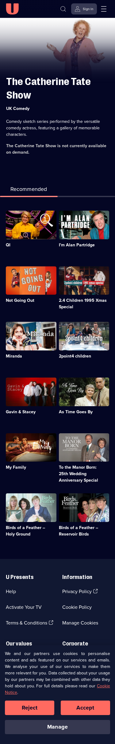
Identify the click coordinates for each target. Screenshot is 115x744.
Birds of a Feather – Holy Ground (25, 530)
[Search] (63, 8)
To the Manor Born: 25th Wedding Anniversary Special (78, 473)
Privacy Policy (77, 591)
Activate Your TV (24, 607)
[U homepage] (12, 8)
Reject (30, 708)
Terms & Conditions (26, 622)
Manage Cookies (80, 622)
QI (8, 245)
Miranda (14, 356)
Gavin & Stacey (21, 412)
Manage (57, 727)
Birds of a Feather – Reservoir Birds (78, 530)
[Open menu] (103, 8)
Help (11, 591)
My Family (16, 467)
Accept (85, 708)
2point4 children (75, 356)
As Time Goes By (76, 412)
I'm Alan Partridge (77, 245)
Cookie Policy (77, 607)
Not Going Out (20, 300)
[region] (57, 694)
